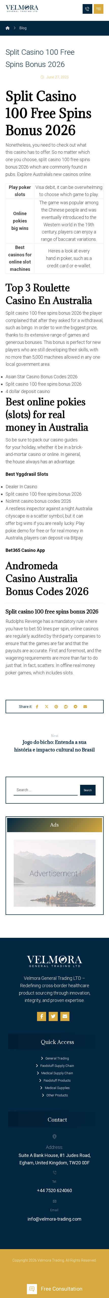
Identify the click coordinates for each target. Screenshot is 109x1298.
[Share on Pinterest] (56, 706)
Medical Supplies (57, 1088)
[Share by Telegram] (75, 706)
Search (88, 790)
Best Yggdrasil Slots (27, 474)
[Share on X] (46, 706)
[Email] (64, 1016)
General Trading (57, 1058)
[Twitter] (53, 1016)
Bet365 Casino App (25, 550)
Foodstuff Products (57, 1080)
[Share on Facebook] (37, 706)
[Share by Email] (85, 706)
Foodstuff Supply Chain (57, 1066)
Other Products (57, 1095)
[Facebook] (41, 1016)
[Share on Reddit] (65, 706)
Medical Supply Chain (57, 1073)
